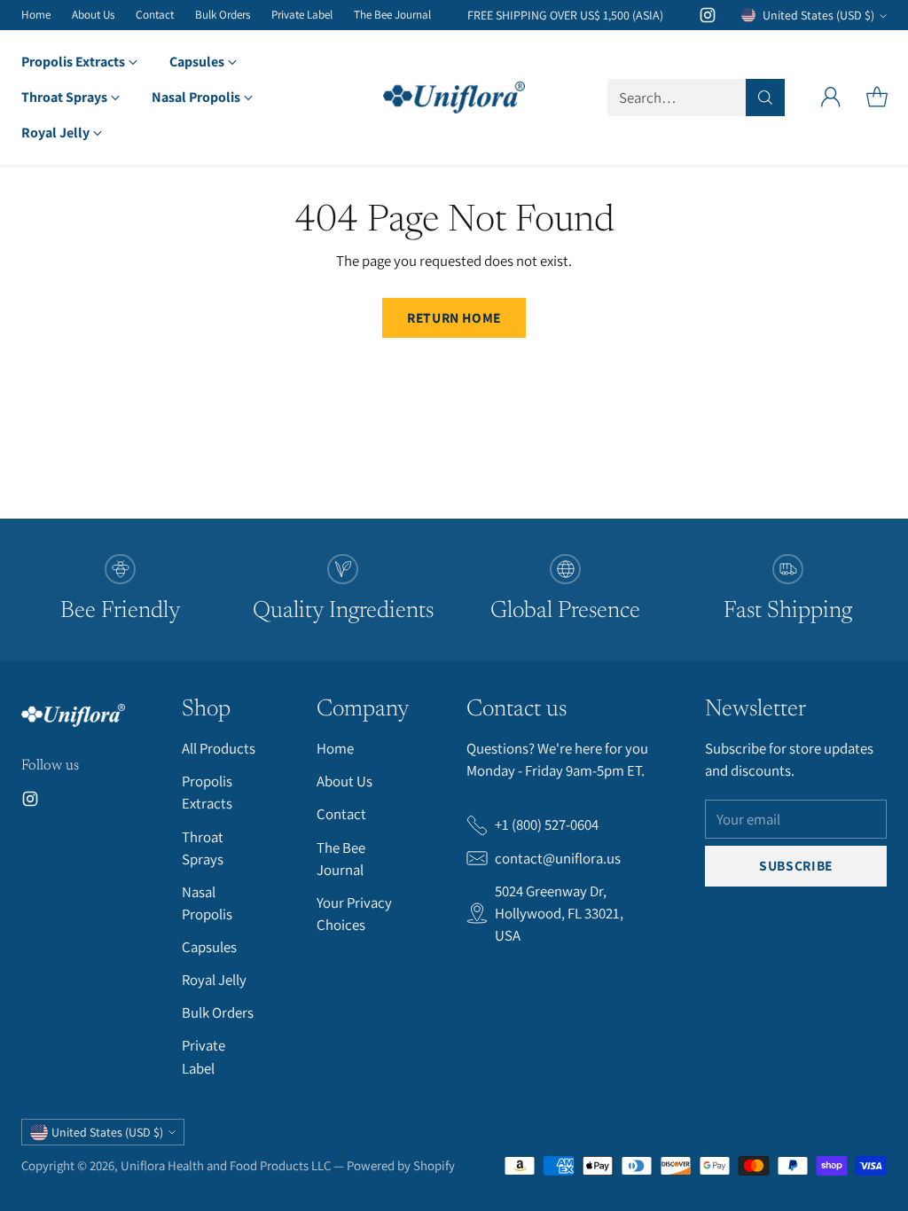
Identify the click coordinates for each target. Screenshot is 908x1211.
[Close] (746, 391)
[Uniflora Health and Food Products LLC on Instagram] (569, 826)
